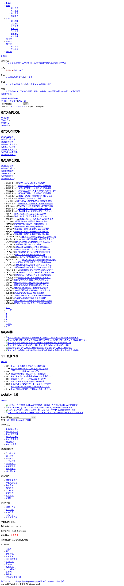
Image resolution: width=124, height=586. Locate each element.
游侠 (18, 84)
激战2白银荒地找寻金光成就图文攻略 (35, 257)
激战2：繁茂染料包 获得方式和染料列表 (28, 366)
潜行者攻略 (11, 464)
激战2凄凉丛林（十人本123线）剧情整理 (28, 379)
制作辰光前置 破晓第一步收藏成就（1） (31, 226)
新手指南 (11, 420)
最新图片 (14, 46)
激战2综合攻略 (7, 166)
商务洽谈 (33, 581)
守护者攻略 (11, 453)
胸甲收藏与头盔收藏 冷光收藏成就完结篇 (32, 252)
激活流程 (14, 98)
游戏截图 (14, 49)
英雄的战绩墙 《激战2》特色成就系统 (31, 221)
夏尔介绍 (10, 510)
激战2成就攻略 (7, 179)
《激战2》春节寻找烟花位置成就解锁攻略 (38, 237)
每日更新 (14, 11)
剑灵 (8, 551)
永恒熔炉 (10, 496)
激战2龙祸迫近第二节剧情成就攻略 (29, 293)
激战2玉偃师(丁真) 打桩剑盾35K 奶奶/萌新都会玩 (32, 376)
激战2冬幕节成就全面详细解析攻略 (30, 255)
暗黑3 (8, 549)
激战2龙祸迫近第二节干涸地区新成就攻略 (33, 295)
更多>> (4, 362)
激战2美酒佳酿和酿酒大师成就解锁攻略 (39, 260)
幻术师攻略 (11, 471)
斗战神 (9, 564)
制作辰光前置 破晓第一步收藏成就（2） (31, 224)
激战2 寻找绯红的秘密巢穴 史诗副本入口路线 (30, 387)
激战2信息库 (11, 444)
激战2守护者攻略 (8, 139)
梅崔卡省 (46, 91)
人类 (8, 77)
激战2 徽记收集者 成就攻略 (29, 198)
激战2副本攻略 (7, 176)
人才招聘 (15, 581)
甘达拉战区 (75, 91)
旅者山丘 (16, 91)
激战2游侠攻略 (7, 142)
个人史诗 (10, 63)
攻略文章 (21, 106)
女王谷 (9, 91)
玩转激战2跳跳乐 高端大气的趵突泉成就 (31, 280)
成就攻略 (14, 36)
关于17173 (5, 581)
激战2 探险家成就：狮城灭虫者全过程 (38, 239)
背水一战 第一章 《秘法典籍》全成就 (30, 214)
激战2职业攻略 (12, 437)
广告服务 (24, 581)
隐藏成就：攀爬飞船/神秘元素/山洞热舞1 (31, 234)
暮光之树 (10, 485)
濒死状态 (46, 63)
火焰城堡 (10, 490)
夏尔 (12, 77)
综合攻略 (14, 21)
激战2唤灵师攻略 (8, 155)
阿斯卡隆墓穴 (11, 480)
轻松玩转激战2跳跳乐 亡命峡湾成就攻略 (31, 288)
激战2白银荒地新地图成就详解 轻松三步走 (33, 267)
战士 (8, 84)
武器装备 (14, 31)
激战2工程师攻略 (8, 147)
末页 (8, 326)
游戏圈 (9, 52)
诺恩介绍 (10, 515)
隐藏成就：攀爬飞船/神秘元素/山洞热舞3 (31, 229)
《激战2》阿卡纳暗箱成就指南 (28, 244)
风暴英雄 (10, 567)
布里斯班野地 (56, 91)
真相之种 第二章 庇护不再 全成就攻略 (30, 216)
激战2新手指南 (12, 439)
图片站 (9, 44)
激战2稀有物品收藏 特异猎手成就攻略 (34, 278)
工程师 (23, 84)
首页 (8, 308)
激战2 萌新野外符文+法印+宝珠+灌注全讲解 (29, 369)
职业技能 (26, 420)
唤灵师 (42, 84)
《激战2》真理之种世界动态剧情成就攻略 (33, 262)
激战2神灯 (18, 70)
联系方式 (42, 581)
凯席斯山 (66, 91)
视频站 (9, 39)
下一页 (9, 324)
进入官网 (14, 535)
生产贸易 (62, 63)
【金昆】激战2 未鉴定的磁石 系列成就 (34, 209)
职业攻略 (14, 24)
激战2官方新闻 (12, 432)
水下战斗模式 (28, 63)
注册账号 (5, 101)
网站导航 (60, 581)
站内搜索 (5, 417)
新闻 (8, 6)
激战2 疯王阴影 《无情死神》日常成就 (34, 193)
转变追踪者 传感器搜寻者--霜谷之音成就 (34, 201)
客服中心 (51, 581)
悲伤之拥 (10, 488)
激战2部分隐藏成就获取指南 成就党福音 (32, 247)
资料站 (9, 41)
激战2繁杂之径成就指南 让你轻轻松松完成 (33, 265)
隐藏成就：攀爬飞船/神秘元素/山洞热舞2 (31, 232)
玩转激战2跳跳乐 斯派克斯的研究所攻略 (31, 285)
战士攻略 (10, 456)
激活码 (19, 420)
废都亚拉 (10, 498)
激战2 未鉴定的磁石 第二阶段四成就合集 (35, 204)
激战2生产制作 (7, 168)
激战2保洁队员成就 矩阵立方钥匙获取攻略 (36, 272)
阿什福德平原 (26, 91)
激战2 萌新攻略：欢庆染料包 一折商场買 (28, 374)
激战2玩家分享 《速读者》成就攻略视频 (36, 219)
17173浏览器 (11, 569)
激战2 (13, 106)
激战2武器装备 (7, 173)
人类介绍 (10, 512)
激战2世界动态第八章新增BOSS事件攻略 (32, 249)
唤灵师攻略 (11, 469)
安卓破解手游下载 (13, 577)
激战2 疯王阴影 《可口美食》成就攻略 (34, 186)
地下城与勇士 (11, 559)
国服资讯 (5, 120)
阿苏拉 (21, 77)
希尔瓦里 (28, 77)
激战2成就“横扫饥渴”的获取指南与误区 (37, 270)
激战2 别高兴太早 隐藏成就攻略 (31, 183)
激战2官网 (5, 98)
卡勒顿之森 (37, 91)
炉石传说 (10, 554)
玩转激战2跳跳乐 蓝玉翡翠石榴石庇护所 (31, 283)
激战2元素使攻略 (8, 150)
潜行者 (29, 84)
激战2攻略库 (6, 94)
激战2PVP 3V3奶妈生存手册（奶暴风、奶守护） (31, 384)
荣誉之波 (10, 493)
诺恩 (16, 77)
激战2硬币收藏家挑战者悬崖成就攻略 (30, 298)
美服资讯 (14, 13)
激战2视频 (10, 442)
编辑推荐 (14, 16)
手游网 (9, 574)
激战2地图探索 (7, 171)
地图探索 (14, 29)
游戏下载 (22, 101)
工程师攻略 (11, 461)
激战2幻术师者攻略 (9, 152)
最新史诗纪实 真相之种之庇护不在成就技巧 (33, 242)
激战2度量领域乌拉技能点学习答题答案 (28, 381)
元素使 (36, 84)
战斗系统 (54, 63)
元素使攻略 (11, 466)
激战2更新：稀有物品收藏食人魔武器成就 (33, 275)
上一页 (9, 310)
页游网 (9, 572)
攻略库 (4, 56)
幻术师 (48, 84)
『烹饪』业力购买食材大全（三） (25, 371)
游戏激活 (13, 101)
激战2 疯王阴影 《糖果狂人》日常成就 (34, 188)
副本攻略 (14, 34)
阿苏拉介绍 (11, 507)
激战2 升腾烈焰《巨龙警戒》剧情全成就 (35, 196)
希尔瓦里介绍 (11, 517)
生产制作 (14, 26)
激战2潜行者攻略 (8, 144)
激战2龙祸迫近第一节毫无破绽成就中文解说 (33, 301)
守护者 (13, 84)
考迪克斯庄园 (11, 483)
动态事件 (18, 63)
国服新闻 (14, 8)
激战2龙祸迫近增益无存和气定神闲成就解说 (33, 303)
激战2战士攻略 (7, 137)
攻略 (8, 18)
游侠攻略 (10, 458)
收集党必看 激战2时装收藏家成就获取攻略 (32, 290)
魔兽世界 (10, 556)
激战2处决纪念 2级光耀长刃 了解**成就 (36, 206)
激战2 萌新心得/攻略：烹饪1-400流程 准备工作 (31, 389)
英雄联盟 (10, 562)
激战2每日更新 (12, 429)
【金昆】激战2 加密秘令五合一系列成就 (35, 211)
